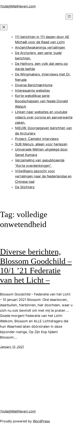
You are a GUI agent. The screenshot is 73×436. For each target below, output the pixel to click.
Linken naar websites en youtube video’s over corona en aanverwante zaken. (43, 117)
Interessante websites (32, 90)
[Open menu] (69, 17)
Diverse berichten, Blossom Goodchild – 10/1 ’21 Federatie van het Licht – (36, 266)
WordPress (41, 421)
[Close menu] (3, 27)
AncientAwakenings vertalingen (40, 47)
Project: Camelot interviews (37, 139)
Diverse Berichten (29, 85)
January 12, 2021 (12, 347)
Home (47, 85)
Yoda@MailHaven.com (18, 6)
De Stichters (24, 187)
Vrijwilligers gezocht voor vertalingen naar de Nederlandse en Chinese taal (43, 176)
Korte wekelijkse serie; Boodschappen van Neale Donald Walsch (41, 101)
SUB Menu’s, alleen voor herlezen (41, 144)
